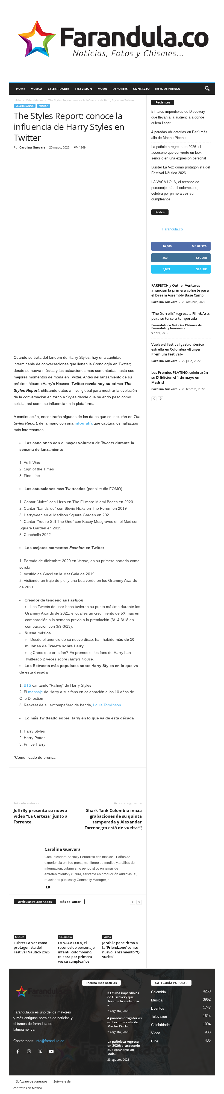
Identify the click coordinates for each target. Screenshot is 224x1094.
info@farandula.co (50, 1041)
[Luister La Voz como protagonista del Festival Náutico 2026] (33, 924)
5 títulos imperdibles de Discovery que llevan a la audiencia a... (123, 999)
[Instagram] (30, 1052)
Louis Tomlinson (107, 705)
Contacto (141, 89)
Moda (102, 89)
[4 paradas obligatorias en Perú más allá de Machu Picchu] (93, 1024)
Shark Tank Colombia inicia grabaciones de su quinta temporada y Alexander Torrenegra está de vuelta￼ (113, 819)
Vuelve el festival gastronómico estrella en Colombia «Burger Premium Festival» (177, 349)
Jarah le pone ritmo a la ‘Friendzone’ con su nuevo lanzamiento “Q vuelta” (121, 949)
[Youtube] (48, 888)
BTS (27, 685)
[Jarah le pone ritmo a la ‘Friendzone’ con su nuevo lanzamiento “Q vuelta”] (122, 924)
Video (107, 937)
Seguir (201, 258)
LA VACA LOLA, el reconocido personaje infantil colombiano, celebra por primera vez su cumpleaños (76, 952)
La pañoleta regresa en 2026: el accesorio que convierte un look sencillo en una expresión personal (178, 152)
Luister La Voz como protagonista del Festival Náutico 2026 (31, 947)
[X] (41, 1052)
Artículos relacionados (35, 902)
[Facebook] (19, 169)
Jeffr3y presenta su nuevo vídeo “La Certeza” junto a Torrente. (40, 816)
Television (83, 89)
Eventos (157, 1008)
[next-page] (139, 902)
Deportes (120, 89)
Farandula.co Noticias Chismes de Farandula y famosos (176, 326)
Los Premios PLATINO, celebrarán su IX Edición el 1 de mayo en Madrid (179, 377)
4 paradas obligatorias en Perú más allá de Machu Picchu (179, 135)
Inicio (17, 100)
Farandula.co (172, 229)
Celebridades (58, 89)
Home (20, 89)
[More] (44, 169)
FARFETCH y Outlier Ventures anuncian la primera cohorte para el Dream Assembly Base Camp (180, 290)
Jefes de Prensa (167, 89)
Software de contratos (31, 1081)
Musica (36, 89)
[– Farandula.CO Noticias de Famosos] (112, 41)
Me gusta (199, 246)
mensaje (35, 692)
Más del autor (70, 902)
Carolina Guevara (32, 147)
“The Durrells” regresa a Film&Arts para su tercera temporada (180, 316)
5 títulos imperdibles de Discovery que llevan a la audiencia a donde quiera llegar (178, 117)
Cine (154, 1041)
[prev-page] (132, 902)
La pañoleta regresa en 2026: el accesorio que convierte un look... (123, 1047)
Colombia (65, 937)
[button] (207, 89)
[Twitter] (31, 169)
